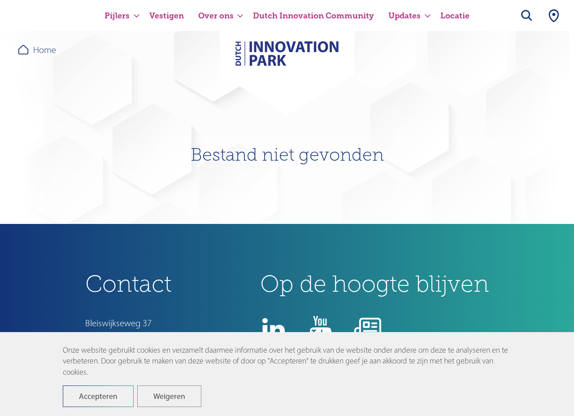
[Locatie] (554, 15)
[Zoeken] (527, 15)
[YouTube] (320, 328)
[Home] (287, 59)
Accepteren (98, 396)
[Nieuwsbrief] (367, 328)
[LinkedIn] (273, 328)
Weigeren (169, 396)
